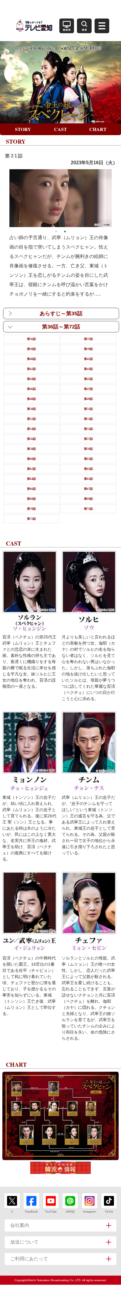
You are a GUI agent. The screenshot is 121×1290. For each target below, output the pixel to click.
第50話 (31, 408)
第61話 (88, 458)
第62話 (31, 468)
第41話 (88, 358)
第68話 (31, 498)
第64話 (31, 478)
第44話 (31, 378)
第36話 (31, 338)
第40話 (31, 358)
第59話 (88, 448)
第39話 (88, 348)
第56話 (31, 438)
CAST (60, 129)
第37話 (88, 338)
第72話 (31, 518)
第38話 (31, 348)
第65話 (88, 478)
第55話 (88, 428)
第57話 (88, 438)
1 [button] (56, 231)
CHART (98, 129)
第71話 (88, 508)
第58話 (31, 448)
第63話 (88, 468)
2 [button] (65, 231)
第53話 (88, 418)
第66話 (31, 488)
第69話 (88, 498)
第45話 (88, 378)
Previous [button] (5, 198)
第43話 (88, 368)
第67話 (88, 488)
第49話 (88, 398)
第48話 (31, 398)
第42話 (31, 368)
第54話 (31, 428)
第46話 (31, 388)
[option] (60, 198)
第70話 (31, 508)
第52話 (31, 418)
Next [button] (116, 198)
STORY (23, 129)
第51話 (88, 408)
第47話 (88, 388)
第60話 (31, 458)
